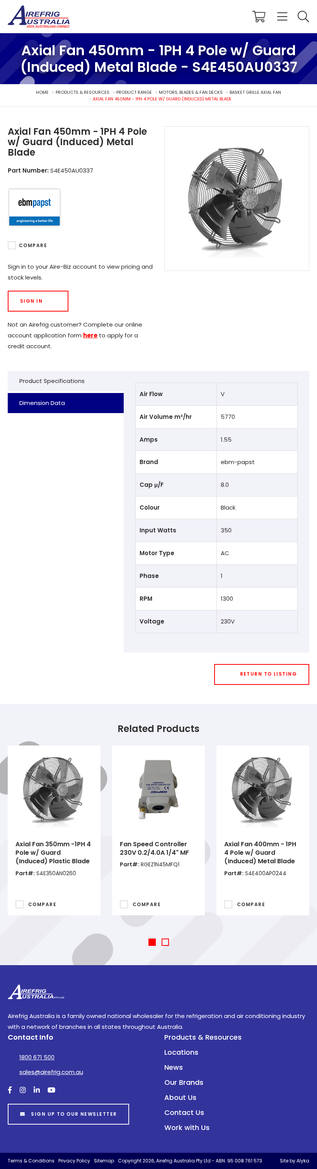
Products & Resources (203, 1037)
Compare (33, 245)
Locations (181, 1052)
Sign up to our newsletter (74, 1114)
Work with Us (187, 1127)
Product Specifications (52, 381)
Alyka (303, 1160)
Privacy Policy (74, 1160)
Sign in (31, 301)
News (173, 1067)
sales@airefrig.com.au (51, 1072)
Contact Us (184, 1112)
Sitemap (104, 1160)
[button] (303, 16)
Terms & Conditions (31, 1160)
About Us (180, 1097)
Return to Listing (268, 674)
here (90, 335)
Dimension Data (42, 403)
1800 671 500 (37, 1057)
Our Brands (183, 1082)
